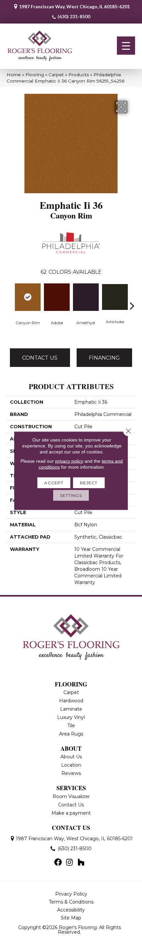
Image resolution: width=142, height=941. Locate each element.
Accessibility (71, 910)
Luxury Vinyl (71, 717)
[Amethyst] (85, 297)
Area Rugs (71, 734)
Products (78, 74)
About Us (71, 757)
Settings (71, 495)
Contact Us (39, 358)
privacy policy (69, 460)
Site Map (71, 917)
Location (71, 765)
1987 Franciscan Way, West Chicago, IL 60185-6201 (74, 6)
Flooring (34, 74)
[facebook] (58, 862)
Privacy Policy (71, 894)
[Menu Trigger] (126, 45)
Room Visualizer (71, 796)
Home (14, 74)
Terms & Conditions (71, 902)
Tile (71, 726)
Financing (104, 358)
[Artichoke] (114, 297)
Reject (89, 482)
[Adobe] (56, 297)
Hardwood (71, 701)
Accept (53, 482)
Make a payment (71, 813)
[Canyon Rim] (27, 297)
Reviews (71, 773)
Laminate (71, 709)
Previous (10, 295)
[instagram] (69, 862)
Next (132, 295)
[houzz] (81, 862)
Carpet (56, 74)
